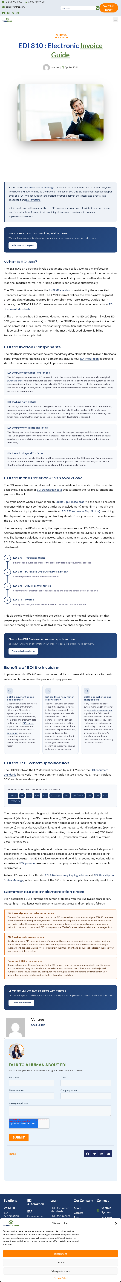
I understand (60, 1253)
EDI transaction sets (49, 489)
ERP (29, 1211)
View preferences (61, 1271)
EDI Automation (11, 1214)
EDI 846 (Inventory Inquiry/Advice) (66, 875)
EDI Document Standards (59, 1209)
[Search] (98, 8)
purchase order (15, 380)
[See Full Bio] (47, 1025)
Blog (76, 1217)
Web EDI (9, 1208)
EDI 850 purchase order (70, 502)
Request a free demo (23, 651)
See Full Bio (38, 1024)
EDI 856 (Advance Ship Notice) (81, 511)
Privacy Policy (61, 1277)
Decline (60, 1262)
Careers (78, 1212)
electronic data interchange (39, 187)
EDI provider (28, 863)
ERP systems (33, 199)
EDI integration (89, 358)
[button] (116, 1223)
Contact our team (21, 1003)
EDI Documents (60, 1216)
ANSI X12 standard (60, 290)
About (77, 1208)
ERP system (28, 723)
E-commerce (35, 1216)
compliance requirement (100, 710)
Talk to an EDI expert (23, 245)
